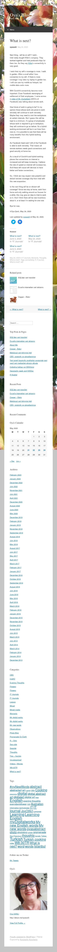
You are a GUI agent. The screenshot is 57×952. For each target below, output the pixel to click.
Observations (15, 729)
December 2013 (16, 660)
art (23, 790)
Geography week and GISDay (22, 371)
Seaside (13, 748)
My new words (15, 725)
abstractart (16, 790)
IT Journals (26, 258)
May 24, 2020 (23, 47)
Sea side (13, 744)
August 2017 (15, 548)
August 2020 (15, 505)
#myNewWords (19, 786)
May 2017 (14, 556)
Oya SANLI (14, 914)
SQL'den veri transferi (18, 337)
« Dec (12, 461)
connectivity (29, 260)
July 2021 (14, 494)
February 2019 (15, 521)
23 (39, 450)
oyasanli (13, 47)
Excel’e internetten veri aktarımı (30, 287)
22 (34, 450)
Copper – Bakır (24, 297)
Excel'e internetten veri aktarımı (22, 341)
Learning (17, 814)
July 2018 (14, 540)
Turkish (16, 839)
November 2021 (16, 490)
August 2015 (15, 629)
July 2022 (14, 486)
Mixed (12, 706)
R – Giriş (13, 740)
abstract (36, 786)
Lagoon (13, 702)
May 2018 (14, 544)
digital (22, 793)
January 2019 (15, 525)
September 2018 (16, 532)
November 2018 (16, 529)
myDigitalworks (22, 821)
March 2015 (14, 637)
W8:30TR (13, 767)
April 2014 (14, 644)
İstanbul (40, 846)
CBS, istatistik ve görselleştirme (23, 356)
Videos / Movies (16, 763)
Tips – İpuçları (15, 756)
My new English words (25, 823)
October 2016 (15, 579)
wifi (22, 262)
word (21, 846)
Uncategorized (15, 760)
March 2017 (14, 563)
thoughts (28, 835)
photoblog (22, 832)
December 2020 (16, 502)
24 (44, 450)
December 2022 (16, 482)
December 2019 (16, 517)
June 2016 (14, 594)
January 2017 (15, 571)
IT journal (40, 260)
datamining (13, 794)
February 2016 (15, 610)
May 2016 (14, 598)
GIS (28, 804)
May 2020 (14, 513)
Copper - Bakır (15, 349)
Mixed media (15, 709)
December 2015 (16, 617)
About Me (14, 345)
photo (13, 832)
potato (30, 832)
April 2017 (14, 559)
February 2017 (15, 567)
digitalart (19, 797)
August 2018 (15, 536)
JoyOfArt (27, 811)
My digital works (16, 717)
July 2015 (14, 633)
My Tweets (14, 860)
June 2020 (14, 509)
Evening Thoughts (17, 682)
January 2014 (15, 656)
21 (28, 450)
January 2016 (15, 613)
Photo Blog (14, 733)
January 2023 (15, 478)
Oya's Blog (20, 14)
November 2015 (16, 621)
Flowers (13, 686)
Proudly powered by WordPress (22, 936)
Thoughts (42, 258)
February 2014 (15, 652)
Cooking (41, 789)
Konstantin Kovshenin (28, 939)
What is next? (16, 236)
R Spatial (13, 374)
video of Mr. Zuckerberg (20, 99)
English (16, 800)
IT (35, 260)
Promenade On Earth (18, 736)
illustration (37, 804)
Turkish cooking (34, 839)
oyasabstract (36, 828)
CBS (12, 675)
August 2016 (15, 586)
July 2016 (14, 590)
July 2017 (14, 552)
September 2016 (16, 583)
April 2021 (14, 498)
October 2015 (15, 625)
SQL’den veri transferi (26, 277)
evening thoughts (32, 800)
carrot (28, 790)
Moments (34, 258)
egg (37, 797)
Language (37, 811)
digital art (30, 797)
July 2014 (14, 640)
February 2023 (15, 475)
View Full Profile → (17, 923)
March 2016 (14, 606)
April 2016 (14, 602)
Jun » (18, 461)
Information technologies (19, 807)
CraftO (12, 679)
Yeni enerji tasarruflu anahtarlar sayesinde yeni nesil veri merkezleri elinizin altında (28, 361)
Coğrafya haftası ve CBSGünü (22, 367)
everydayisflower (18, 804)
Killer (30, 63)
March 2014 (14, 648)
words (29, 846)
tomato (38, 836)
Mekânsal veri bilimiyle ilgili (21, 352)
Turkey (44, 836)
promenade (39, 832)
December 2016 (16, 575)
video (12, 843)
